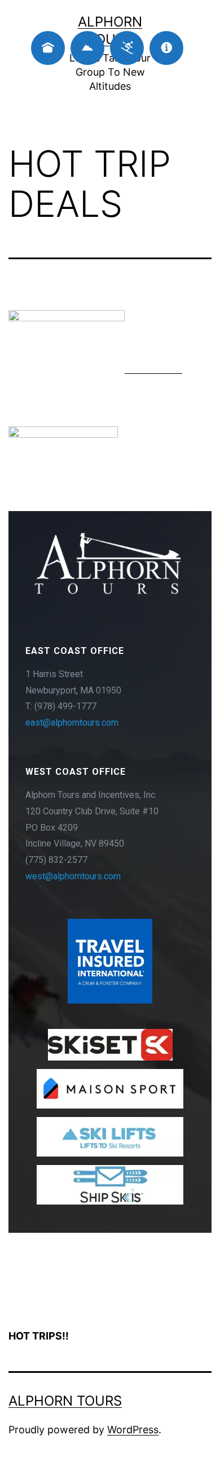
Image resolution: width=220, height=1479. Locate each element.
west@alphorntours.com (73, 876)
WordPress (133, 1430)
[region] (110, 872)
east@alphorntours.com (71, 722)
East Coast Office (74, 650)
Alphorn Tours (65, 1401)
